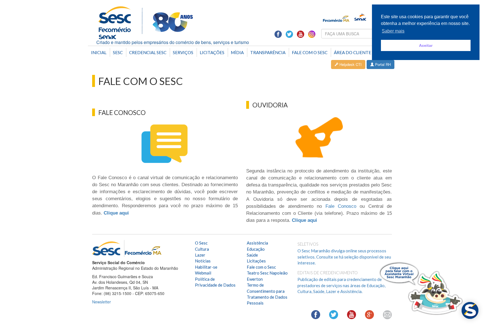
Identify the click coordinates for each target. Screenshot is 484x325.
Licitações (212, 52)
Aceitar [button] (425, 45)
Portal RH (382, 64)
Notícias (203, 260)
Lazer (200, 254)
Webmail (203, 272)
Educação (256, 249)
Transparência (267, 52)
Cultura (202, 249)
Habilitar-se (206, 266)
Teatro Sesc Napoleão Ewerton (267, 275)
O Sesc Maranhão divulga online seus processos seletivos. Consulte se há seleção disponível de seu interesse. (344, 256)
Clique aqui (116, 213)
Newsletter (101, 302)
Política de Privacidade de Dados (215, 281)
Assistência (257, 242)
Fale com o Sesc (309, 52)
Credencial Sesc (147, 52)
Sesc (118, 52)
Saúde (252, 254)
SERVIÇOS (183, 52)
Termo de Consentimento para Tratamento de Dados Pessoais (267, 293)
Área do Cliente (352, 52)
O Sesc (201, 242)
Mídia (237, 52)
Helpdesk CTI (350, 64)
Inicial (98, 52)
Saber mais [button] (393, 31)
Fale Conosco (340, 206)
